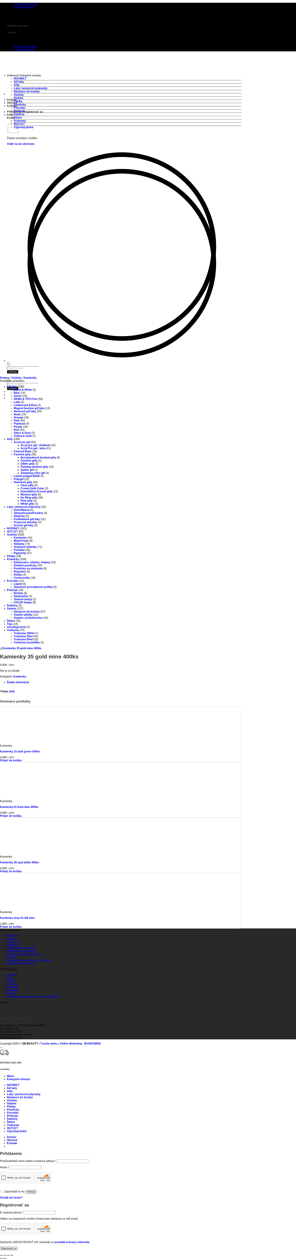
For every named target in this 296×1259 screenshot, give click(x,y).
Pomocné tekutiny (25, 522)
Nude (17, 414)
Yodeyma (20, 120)
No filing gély (29, 497)
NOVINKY (20, 78)
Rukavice (20, 571)
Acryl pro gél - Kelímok (35, 445)
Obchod (12, 102)
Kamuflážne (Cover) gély (36, 491)
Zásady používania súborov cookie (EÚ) (33, 996)
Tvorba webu (48, 1043)
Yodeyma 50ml (23, 639)
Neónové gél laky (25, 411)
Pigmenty (20, 553)
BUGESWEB (92, 1043)
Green (18, 395)
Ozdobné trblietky (25, 546)
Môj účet (12, 935)
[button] (25, 111)
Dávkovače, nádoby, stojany (32, 562)
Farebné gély (22, 454)
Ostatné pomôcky (25, 565)
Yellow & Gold (23, 436)
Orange (18, 417)
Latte (17, 402)
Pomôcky (20, 104)
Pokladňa (13, 941)
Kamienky (30, 377)
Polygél (18, 479)
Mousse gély (29, 494)
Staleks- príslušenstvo (28, 617)
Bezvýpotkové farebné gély (38, 457)
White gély (27, 503)
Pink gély (27, 500)
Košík (10, 938)
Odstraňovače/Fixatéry (28, 513)
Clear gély (27, 485)
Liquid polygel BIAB (27, 476)
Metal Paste (21, 540)
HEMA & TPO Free (25, 399)
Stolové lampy (23, 599)
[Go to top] (1, 1047)
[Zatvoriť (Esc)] (11, 1255)
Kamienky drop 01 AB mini (17, 917)
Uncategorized (16, 627)
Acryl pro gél (22, 442)
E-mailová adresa (11, 1212)
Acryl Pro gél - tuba (33, 448)
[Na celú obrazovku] (4, 1255)
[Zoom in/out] (1, 1255)
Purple (18, 426)
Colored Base (23, 451)
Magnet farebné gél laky (29, 408)
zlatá (12, 691)
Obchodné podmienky (21, 948)
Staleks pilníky (23, 614)
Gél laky (19, 81)
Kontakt (12, 105)
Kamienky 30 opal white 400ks (19, 862)
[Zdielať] (8, 1255)
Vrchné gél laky (24, 525)
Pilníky (18, 101)
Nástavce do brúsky (27, 91)
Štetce (18, 117)
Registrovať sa (8, 1248)
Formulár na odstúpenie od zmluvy (29, 960)
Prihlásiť (31, 1191)
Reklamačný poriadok (21, 951)
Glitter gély (27, 463)
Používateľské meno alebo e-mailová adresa (28, 1161)
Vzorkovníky (22, 577)
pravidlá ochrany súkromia (72, 1242)
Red (16, 429)
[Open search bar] (8, 364)
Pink (17, 420)
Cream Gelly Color (32, 488)
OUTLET (19, 124)
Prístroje (19, 111)
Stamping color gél (33, 472)
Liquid (18, 583)
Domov (4, 377)
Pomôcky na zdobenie (28, 568)
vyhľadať (12, 388)
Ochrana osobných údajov (24, 954)
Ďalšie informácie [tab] (18, 682)
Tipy (10, 623)
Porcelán (19, 107)
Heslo (4, 1167)
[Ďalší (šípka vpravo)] (4, 1258)
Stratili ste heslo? (11, 1197)
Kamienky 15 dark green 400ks (20, 751)
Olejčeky (19, 516)
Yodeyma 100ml (24, 633)
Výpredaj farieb (23, 127)
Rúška (18, 574)
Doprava (12, 944)
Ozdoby (19, 94)
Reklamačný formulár (21, 963)
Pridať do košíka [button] (11, 760)
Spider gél (27, 469)
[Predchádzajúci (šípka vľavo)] (1, 1258)
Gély (17, 85)
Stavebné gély (23, 482)
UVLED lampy (23, 602)
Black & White (23, 389)
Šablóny (19, 114)
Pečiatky (19, 550)
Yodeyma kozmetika (27, 642)
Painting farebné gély (34, 466)
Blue (17, 392)
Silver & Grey (22, 432)
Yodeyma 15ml (23, 636)
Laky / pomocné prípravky (30, 88)
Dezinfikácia (21, 509)
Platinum (19, 423)
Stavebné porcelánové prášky (33, 587)
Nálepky (19, 543)
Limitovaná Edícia (25, 405)
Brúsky (18, 593)
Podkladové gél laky (27, 519)
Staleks (18, 98)
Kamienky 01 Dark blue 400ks (19, 806)
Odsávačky (21, 596)
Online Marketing (71, 1043)
